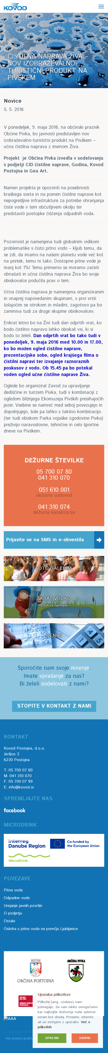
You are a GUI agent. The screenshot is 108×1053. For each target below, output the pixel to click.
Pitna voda (13, 890)
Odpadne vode (17, 898)
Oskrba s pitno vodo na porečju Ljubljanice (41, 929)
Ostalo (9, 921)
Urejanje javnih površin (23, 906)
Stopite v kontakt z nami (54, 706)
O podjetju (13, 913)
